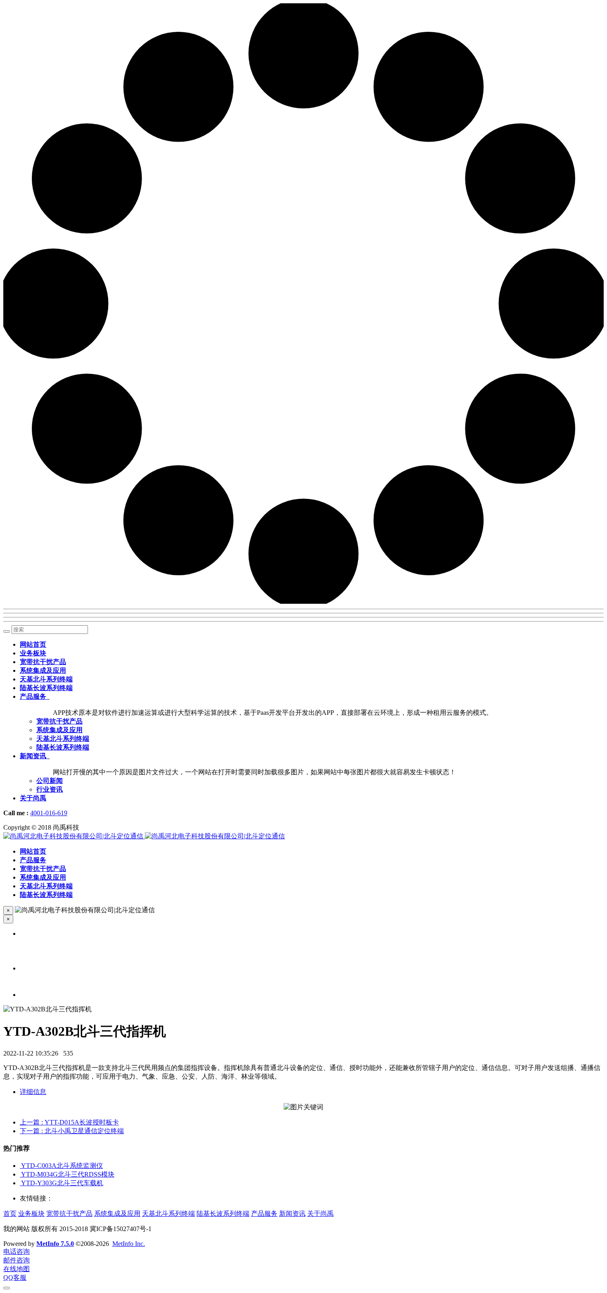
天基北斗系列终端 (168, 1213)
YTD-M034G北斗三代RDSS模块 (67, 1174)
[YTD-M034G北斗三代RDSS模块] (20, 1174)
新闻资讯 (292, 1213)
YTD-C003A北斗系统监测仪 (62, 1165)
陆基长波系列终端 (223, 1213)
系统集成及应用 (117, 1213)
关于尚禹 (320, 1213)
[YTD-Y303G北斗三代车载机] (20, 1182)
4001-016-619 (48, 812)
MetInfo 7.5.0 (55, 1243)
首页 (10, 1213)
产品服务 (264, 1213)
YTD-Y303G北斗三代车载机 (62, 1182)
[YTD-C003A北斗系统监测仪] (20, 1165)
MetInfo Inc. (128, 1243)
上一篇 (69, 1122)
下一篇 (72, 1130)
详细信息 (33, 1091)
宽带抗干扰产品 (69, 1213)
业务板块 (31, 1213)
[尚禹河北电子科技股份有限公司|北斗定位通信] (144, 836)
